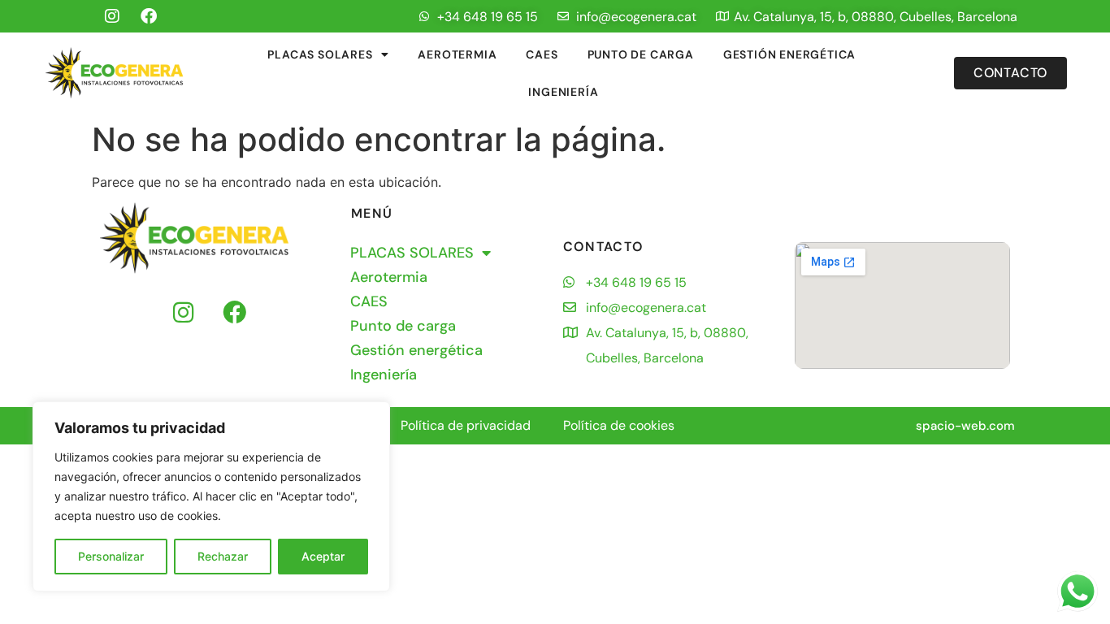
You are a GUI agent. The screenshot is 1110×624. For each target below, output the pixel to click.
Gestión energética (789, 54)
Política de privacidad (466, 425)
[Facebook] (148, 16)
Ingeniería (563, 91)
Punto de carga (641, 54)
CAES (541, 54)
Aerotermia (457, 54)
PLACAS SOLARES (319, 54)
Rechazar (222, 556)
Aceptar (323, 556)
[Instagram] (112, 16)
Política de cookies (618, 425)
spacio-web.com (965, 426)
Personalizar (111, 556)
